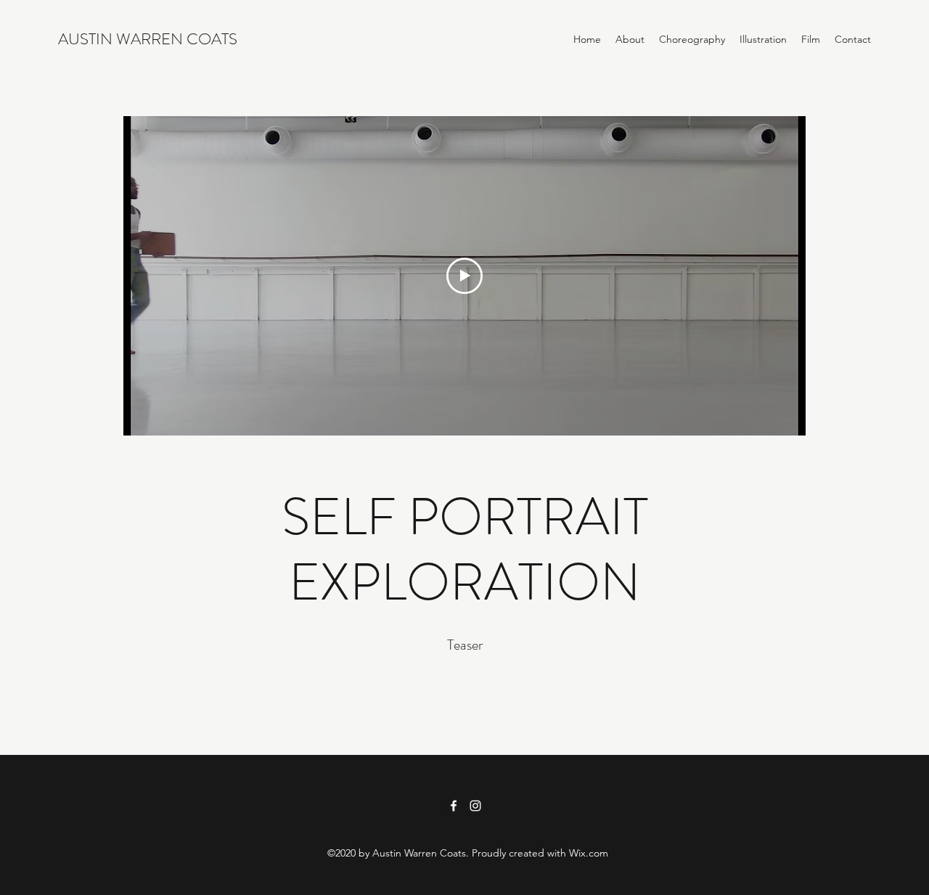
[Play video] (464, 276)
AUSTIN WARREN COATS (147, 39)
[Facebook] (453, 805)
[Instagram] (475, 805)
